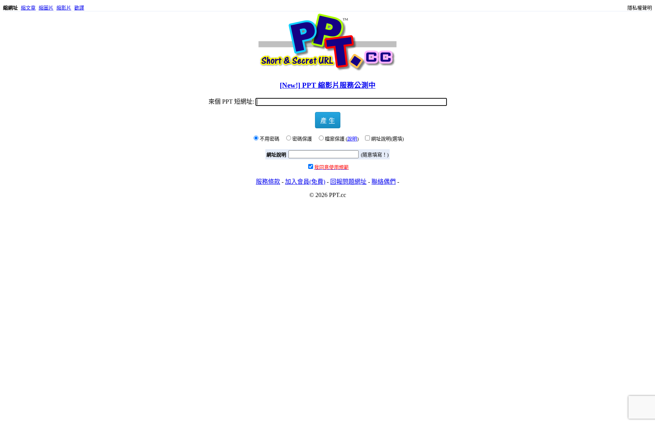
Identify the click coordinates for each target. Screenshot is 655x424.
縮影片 (63, 8)
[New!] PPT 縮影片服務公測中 (328, 85)
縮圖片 (46, 8)
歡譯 (79, 8)
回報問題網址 (348, 181)
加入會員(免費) (305, 181)
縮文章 (28, 8)
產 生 (327, 120)
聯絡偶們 (383, 181)
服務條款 (268, 181)
